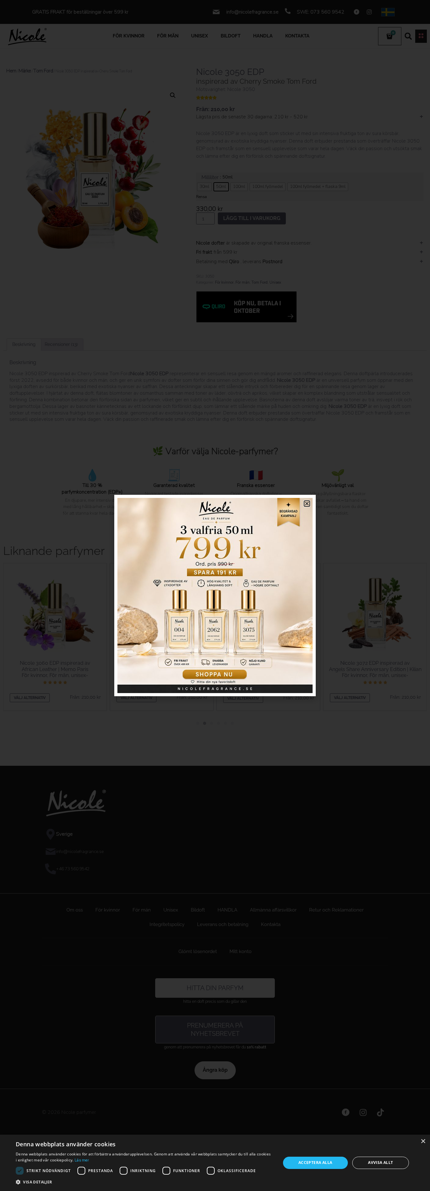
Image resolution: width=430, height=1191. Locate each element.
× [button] (423, 1141)
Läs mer (82, 1160)
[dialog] (215, 1163)
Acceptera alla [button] (315, 1162)
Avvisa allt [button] (380, 1162)
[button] (144, 1182)
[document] (215, 595)
